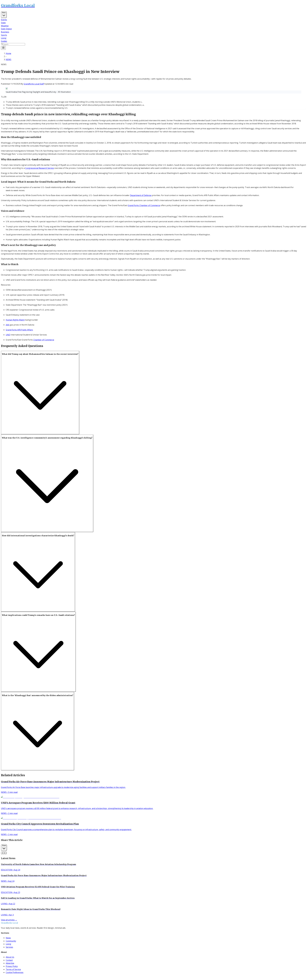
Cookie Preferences (14, 972)
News (4, 12)
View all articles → (9, 920)
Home (8, 53)
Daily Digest (6, 28)
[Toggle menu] (3, 48)
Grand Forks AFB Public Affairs (19, 329)
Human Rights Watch (15, 320)
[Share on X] (4, 853)
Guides (4, 41)
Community (11, 941)
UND (8, 334)
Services (9, 947)
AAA (7, 324)
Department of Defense (140, 195)
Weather (5, 25)
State (3, 22)
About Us (10, 957)
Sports (4, 35)
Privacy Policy (12, 966)
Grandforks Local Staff (34, 84)
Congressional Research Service (39, 168)
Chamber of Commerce (43, 339)
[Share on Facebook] (2, 853)
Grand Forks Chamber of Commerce (144, 205)
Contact (9, 960)
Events (4, 19)
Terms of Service (13, 969)
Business (5, 32)
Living (3, 38)
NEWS (8, 59)
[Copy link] (6, 853)
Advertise (10, 963)
